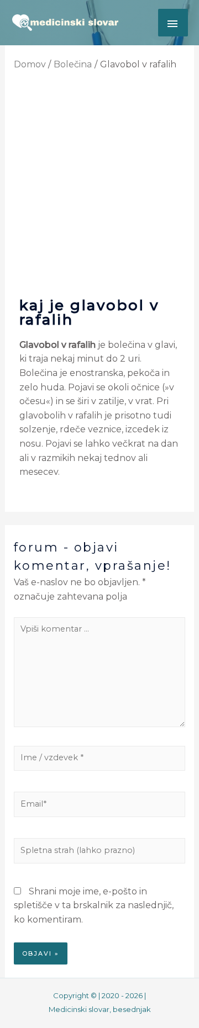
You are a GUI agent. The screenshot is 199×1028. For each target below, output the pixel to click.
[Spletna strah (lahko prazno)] (100, 852)
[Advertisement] (99, 183)
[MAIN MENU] (173, 22)
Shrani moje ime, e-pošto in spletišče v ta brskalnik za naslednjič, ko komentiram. (94, 905)
